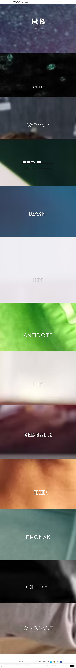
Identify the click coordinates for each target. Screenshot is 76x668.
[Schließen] (74, 665)
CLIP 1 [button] (30, 168)
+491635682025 (42, 662)
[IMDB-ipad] (54, 662)
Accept (71, 665)
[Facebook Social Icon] (61, 662)
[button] (38, 126)
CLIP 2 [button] (46, 168)
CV (48, 661)
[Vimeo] (51, 662)
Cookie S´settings (65, 665)
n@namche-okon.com (27, 662)
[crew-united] (58, 662)
